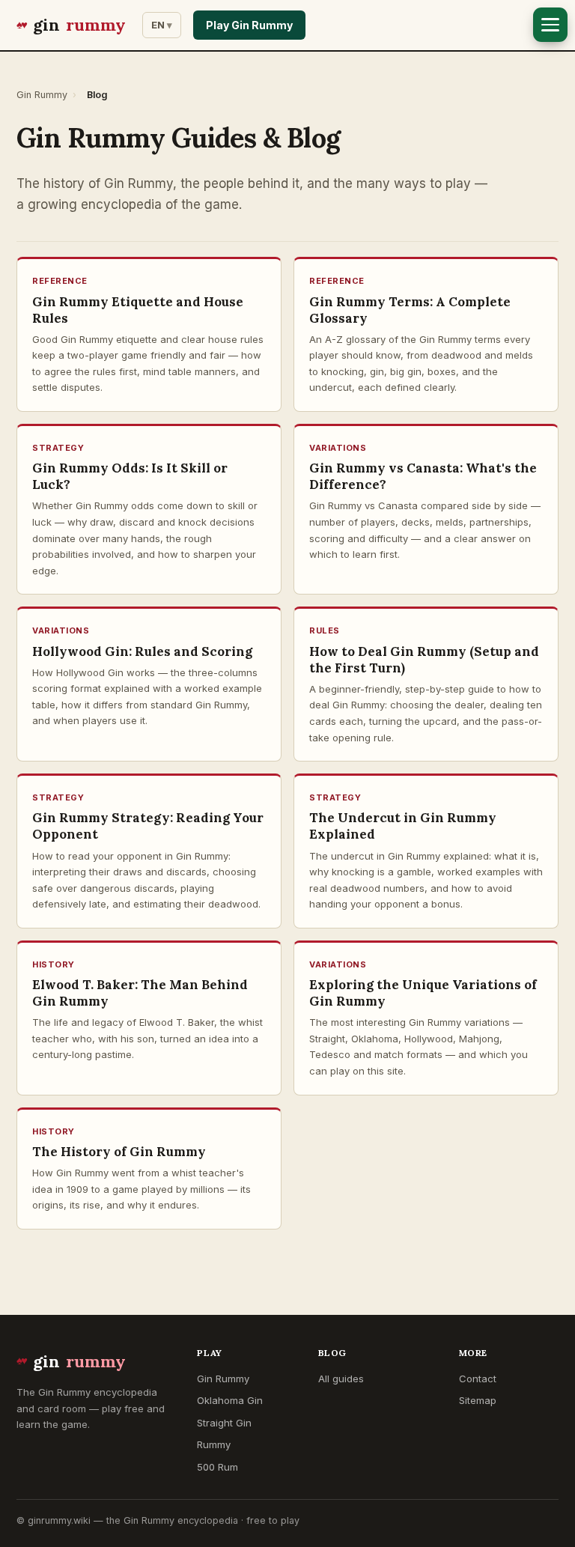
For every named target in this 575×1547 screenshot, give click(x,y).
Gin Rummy (41, 94)
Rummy (214, 1444)
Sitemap (477, 1400)
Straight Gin (224, 1423)
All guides (341, 1379)
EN (158, 25)
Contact (477, 1379)
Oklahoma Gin (230, 1400)
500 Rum (217, 1467)
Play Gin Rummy (249, 25)
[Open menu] (550, 24)
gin (79, 24)
